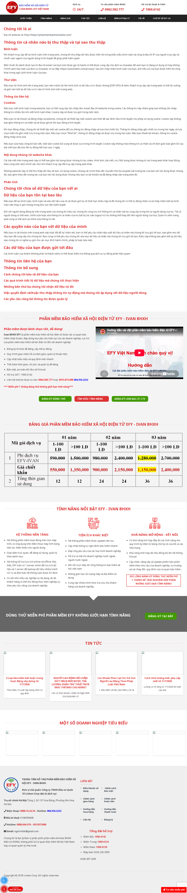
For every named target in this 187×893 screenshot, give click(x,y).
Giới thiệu (26, 18)
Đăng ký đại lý (122, 18)
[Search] (182, 18)
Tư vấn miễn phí (175, 889)
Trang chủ (9, 18)
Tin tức (85, 18)
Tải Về (141, 18)
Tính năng (46, 18)
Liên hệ (102, 18)
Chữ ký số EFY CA (161, 18)
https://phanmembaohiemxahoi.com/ (51, 34)
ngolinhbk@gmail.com (26, 831)
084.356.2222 (15, 889)
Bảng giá (65, 18)
